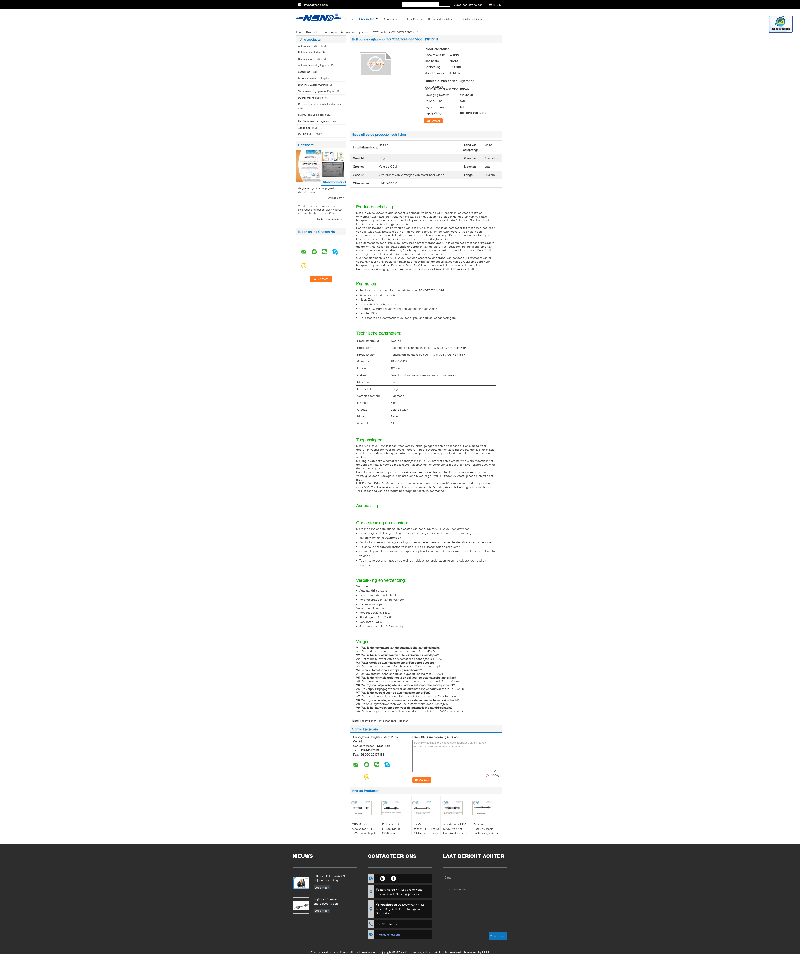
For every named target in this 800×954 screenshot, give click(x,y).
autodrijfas (331, 32)
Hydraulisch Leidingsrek (312, 114)
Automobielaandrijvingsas (313, 65)
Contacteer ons (472, 19)
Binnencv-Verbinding (310, 58)
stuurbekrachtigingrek (310, 97)
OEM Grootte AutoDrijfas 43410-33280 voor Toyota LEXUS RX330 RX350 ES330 (364, 833)
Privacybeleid (319, 952)
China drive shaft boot (345, 952)
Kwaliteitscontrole (441, 19)
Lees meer (322, 887)
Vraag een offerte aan (468, 4)
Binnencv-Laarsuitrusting (312, 84)
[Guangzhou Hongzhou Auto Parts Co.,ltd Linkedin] (382, 878)
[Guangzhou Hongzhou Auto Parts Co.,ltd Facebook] (393, 878)
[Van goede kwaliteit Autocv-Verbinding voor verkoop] (308, 166)
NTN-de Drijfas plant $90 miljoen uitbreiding (330, 878)
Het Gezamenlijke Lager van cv (316, 121)
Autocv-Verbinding (308, 46)
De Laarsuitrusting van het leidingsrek (319, 104)
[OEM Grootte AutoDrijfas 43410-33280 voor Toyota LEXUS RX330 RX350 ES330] (365, 807)
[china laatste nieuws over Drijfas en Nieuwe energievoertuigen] (301, 906)
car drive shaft (368, 720)
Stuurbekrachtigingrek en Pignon (316, 91)
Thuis (349, 19)
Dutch (497, 5)
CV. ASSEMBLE (306, 134)
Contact (435, 121)
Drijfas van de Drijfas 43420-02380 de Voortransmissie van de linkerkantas (395, 833)
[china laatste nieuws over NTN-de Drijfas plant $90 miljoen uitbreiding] (301, 882)
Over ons (390, 19)
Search (444, 4)
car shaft (403, 720)
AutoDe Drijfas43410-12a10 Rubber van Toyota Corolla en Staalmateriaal (426, 833)
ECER (486, 952)
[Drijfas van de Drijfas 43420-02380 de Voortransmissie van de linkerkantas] (395, 807)
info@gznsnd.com (316, 4)
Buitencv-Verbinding (309, 52)
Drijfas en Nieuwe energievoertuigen (326, 901)
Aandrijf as (304, 127)
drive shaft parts (387, 720)
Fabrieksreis (413, 19)
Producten (367, 19)
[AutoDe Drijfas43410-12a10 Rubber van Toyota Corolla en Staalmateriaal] (426, 807)
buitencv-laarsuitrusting (311, 78)
